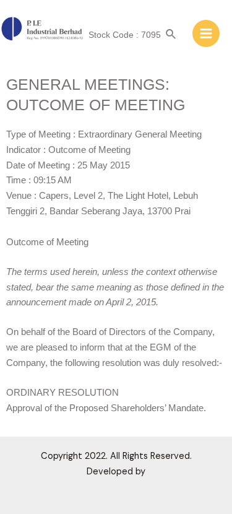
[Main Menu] (206, 33)
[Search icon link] (171, 35)
